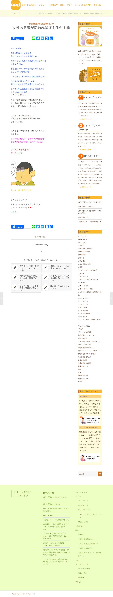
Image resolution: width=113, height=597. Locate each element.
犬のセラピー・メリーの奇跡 (87, 351)
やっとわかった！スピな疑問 (87, 270)
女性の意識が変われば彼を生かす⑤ (41, 27)
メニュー (78, 496)
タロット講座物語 (84, 313)
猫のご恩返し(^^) (83, 217)
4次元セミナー (83, 236)
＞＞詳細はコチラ (84, 119)
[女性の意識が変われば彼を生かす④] (1, 298)
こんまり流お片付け (84, 264)
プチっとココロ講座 (84, 332)
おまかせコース (83, 505)
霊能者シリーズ (83, 366)
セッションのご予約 (81, 564)
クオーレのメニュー (84, 286)
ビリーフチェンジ (84, 510)
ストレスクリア (83, 301)
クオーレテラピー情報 (85, 289)
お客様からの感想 (84, 251)
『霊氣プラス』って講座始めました (89, 222)
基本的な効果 (82, 338)
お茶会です (81, 261)
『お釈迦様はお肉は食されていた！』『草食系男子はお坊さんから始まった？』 (56, 536)
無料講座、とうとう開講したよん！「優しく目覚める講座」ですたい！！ (56, 526)
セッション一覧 (83, 501)
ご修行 (80, 267)
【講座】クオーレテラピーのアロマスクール (89, 554)
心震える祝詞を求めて (85, 347)
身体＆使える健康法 (84, 363)
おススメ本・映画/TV (85, 248)
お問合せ (81, 577)
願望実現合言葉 (83, 375)
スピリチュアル (83, 304)
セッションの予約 (84, 568)
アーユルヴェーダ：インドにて (88, 279)
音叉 (79, 372)
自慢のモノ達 (82, 360)
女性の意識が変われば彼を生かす (41, 24)
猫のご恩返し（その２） (86, 206)
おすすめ (81, 245)
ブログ (80, 329)
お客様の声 (81, 255)
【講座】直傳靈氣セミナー (86, 539)
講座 (76, 530)
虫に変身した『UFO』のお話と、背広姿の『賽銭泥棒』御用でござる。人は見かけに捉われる (56, 552)
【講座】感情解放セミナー (86, 548)
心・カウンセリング (84, 344)
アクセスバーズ (83, 276)
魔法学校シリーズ (84, 378)
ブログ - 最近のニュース (15, 13)
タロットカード (83, 310)
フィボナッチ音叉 (84, 326)
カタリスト (81, 283)
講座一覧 (81, 534)
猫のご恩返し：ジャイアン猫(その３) (90, 202)
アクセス (81, 273)
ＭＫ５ (80, 381)
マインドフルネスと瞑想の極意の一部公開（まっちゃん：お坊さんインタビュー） (56, 561)
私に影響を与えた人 (84, 357)
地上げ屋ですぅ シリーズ (86, 335)
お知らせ (81, 258)
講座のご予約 (82, 573)
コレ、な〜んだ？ (84, 298)
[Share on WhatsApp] (41, 251)
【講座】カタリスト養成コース (88, 544)
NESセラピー (82, 242)
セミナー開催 (82, 307)
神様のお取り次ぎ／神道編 (86, 354)
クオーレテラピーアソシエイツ (23, 493)
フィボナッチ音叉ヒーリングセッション (89, 515)
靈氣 (79, 369)
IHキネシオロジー (84, 239)
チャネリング (82, 316)
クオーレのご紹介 (81, 492)
